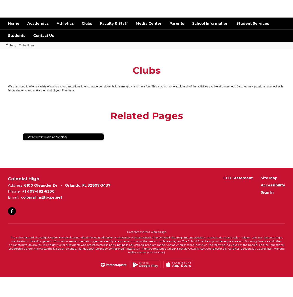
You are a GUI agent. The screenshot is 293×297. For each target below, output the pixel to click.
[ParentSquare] (114, 265)
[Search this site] (283, 9)
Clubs (9, 45)
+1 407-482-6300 (38, 191)
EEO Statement (238, 178)
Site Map (269, 178)
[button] (253, 8)
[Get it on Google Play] (145, 264)
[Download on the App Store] (178, 264)
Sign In (267, 192)
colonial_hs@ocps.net (41, 197)
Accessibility (273, 185)
